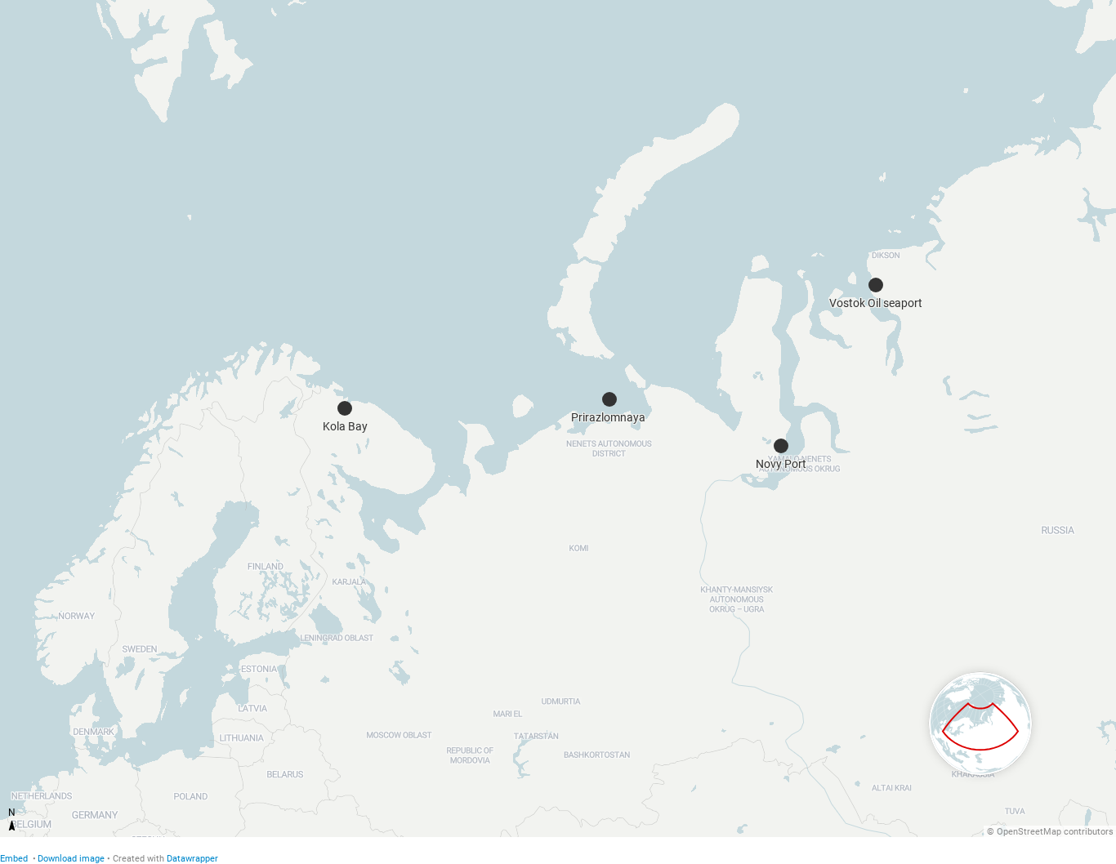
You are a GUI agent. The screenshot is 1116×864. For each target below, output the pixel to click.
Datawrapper (192, 858)
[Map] (558, 418)
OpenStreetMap (1029, 831)
